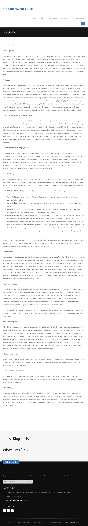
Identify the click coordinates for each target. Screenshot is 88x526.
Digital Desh (75, 522)
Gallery (35, 18)
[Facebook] (69, 23)
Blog (42, 18)
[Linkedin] (77, 23)
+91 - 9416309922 (78, 18)
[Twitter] (73, 23)
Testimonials (52, 18)
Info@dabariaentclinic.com (19, 500)
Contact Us (64, 18)
